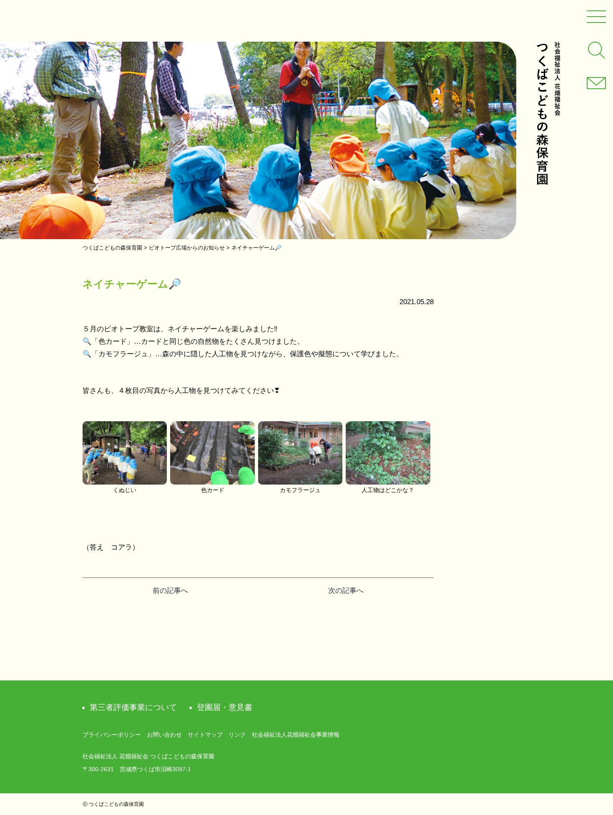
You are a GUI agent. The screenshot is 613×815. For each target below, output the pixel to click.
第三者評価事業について (133, 707)
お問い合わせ (164, 734)
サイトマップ (205, 734)
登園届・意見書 (224, 707)
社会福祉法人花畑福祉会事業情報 (295, 734)
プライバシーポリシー (112, 734)
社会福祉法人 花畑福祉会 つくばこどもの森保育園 (548, 113)
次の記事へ (346, 591)
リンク (237, 734)
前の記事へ (170, 591)
